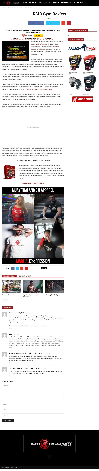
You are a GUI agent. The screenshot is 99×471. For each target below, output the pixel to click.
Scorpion (34, 49)
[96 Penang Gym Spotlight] (54, 286)
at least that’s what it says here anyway (39, 89)
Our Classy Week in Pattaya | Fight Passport (24, 368)
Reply (10, 328)
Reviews (80, 3)
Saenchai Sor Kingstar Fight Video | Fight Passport (26, 353)
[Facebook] (49, 457)
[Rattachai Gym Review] (11, 286)
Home (25, 3)
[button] (94, 3)
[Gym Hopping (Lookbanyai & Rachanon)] (33, 286)
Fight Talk (33, 3)
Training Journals (68, 3)
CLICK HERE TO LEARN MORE (33, 183)
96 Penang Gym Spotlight (52, 295)
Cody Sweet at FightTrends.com (20, 313)
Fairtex (56, 46)
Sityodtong (43, 49)
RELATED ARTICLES (9, 276)
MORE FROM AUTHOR (24, 276)
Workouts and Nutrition (49, 3)
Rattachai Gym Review (8, 295)
